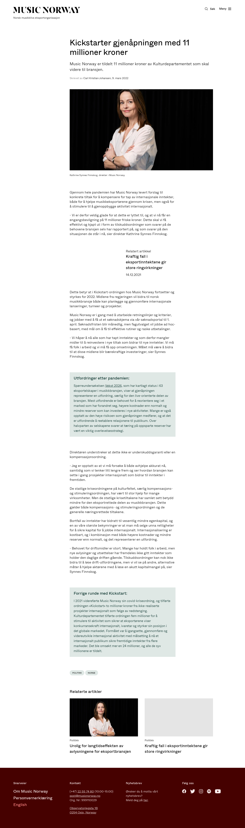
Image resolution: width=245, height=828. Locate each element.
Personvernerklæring (32, 798)
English (20, 804)
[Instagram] (201, 791)
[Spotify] (209, 791)
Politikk (77, 672)
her (146, 800)
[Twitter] (192, 791)
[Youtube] (218, 791)
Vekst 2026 (113, 385)
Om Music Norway (30, 791)
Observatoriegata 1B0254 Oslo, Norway (84, 810)
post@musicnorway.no (85, 796)
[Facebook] (184, 791)
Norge (91, 672)
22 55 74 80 (86, 791)
